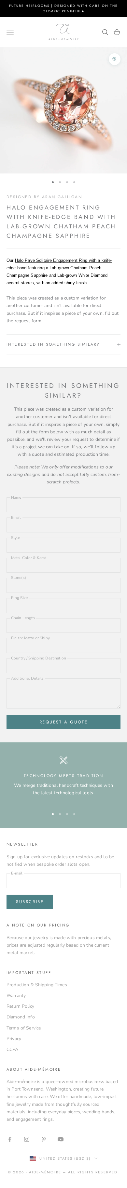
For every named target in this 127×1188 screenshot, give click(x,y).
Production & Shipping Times (37, 985)
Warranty (16, 995)
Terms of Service (24, 1028)
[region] (63, 779)
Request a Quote (63, 722)
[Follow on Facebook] (10, 1139)
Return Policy (20, 1006)
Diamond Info (21, 1017)
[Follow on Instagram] (26, 1139)
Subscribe (30, 902)
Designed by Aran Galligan (44, 197)
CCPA (13, 1049)
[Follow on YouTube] (60, 1139)
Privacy (14, 1039)
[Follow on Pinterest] (43, 1139)
